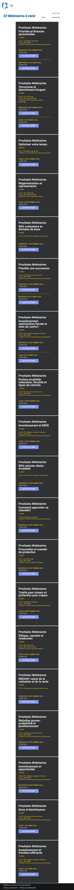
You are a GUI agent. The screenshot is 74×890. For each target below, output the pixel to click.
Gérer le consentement (11, 887)
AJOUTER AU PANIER (28, 56)
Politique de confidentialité (28, 887)
